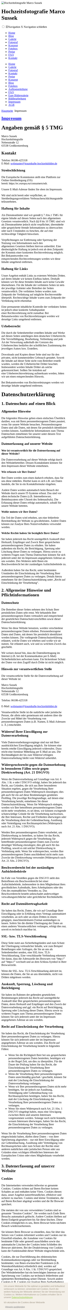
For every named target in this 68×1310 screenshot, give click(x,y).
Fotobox (13, 48)
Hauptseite (7, 110)
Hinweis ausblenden (15, 1307)
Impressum (14, 101)
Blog (11, 35)
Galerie (12, 39)
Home (11, 32)
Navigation (13, 26)
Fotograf (13, 42)
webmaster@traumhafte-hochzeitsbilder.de (33, 163)
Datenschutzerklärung (22, 1297)
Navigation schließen (34, 26)
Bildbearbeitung (17, 98)
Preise (11, 51)
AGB (11, 104)
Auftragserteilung (18, 89)
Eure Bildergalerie (18, 95)
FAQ (11, 54)
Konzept (13, 45)
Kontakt (12, 58)
